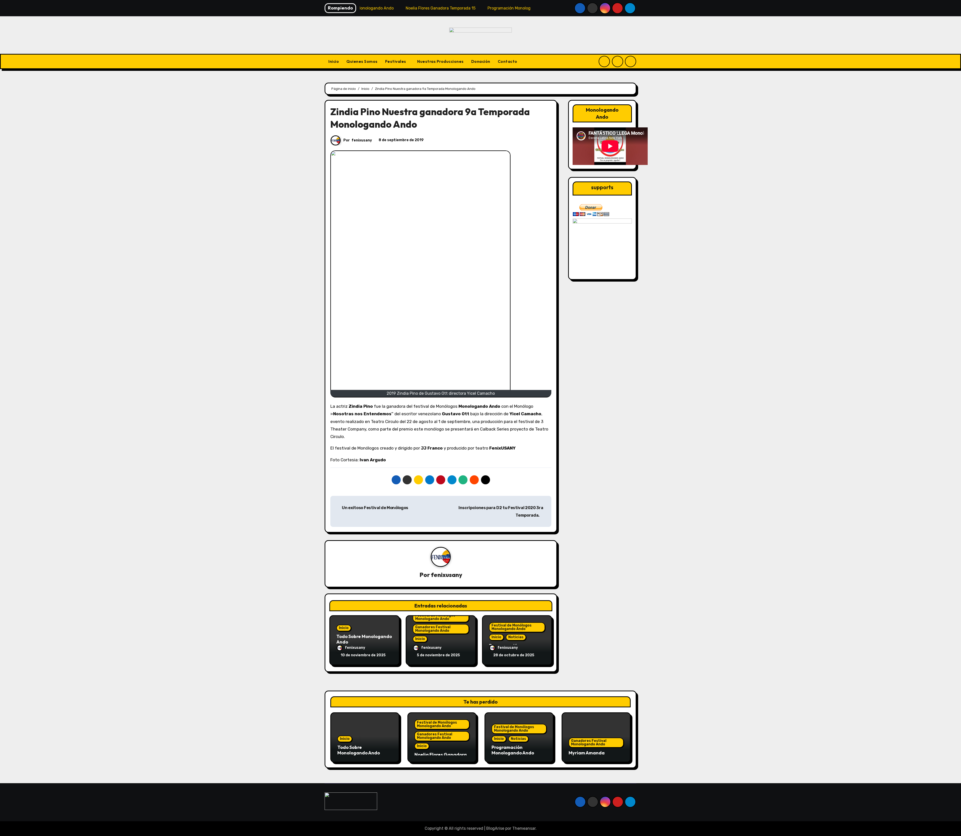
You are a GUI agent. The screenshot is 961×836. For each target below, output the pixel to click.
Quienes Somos (362, 61)
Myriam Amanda (587, 753)
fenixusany (362, 140)
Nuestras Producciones (440, 61)
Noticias (516, 637)
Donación (480, 61)
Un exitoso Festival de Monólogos (374, 507)
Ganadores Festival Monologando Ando (432, 629)
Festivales (396, 61)
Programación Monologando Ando (513, 750)
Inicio (333, 61)
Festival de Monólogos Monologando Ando (435, 617)
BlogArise (495, 828)
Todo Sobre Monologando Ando (364, 639)
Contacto (507, 61)
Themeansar (524, 828)
